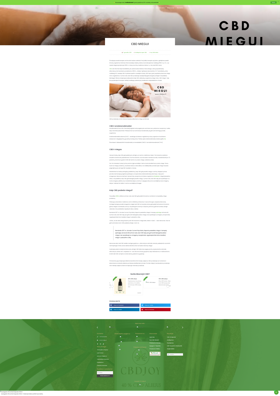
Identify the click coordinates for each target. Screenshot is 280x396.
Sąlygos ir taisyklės (154, 346)
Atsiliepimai (170, 340)
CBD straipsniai (171, 337)
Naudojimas (170, 343)
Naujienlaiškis (170, 349)
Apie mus (152, 337)
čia (165, 139)
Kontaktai (180, 8)
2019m (117, 196)
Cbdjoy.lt (102, 8)
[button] (124, 305)
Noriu (273, 2)
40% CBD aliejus (159, 278)
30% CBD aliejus (129, 278)
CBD (110, 69)
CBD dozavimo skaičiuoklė (174, 346)
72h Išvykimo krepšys (102, 350)
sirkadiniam (156, 176)
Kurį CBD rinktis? (160, 8)
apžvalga (158, 212)
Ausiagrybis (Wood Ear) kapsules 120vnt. (12, 394)
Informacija (170, 8)
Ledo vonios (100, 353)
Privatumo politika (154, 349)
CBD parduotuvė (130, 8)
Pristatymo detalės (155, 343)
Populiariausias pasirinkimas (145, 8)
